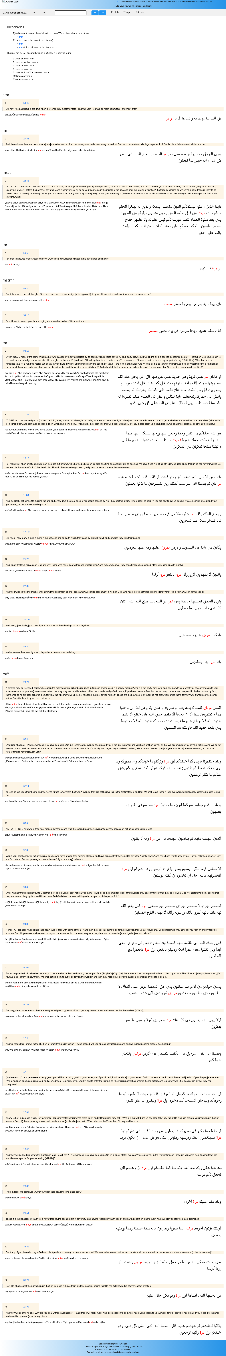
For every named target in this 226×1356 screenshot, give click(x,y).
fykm (38, 761)
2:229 (26, 682)
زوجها (155, 433)
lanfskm (29, 1090)
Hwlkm (16, 982)
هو (218, 433)
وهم (147, 547)
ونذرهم (147, 805)
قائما (151, 477)
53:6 (25, 253)
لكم (168, 219)
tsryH (41, 704)
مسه (181, 483)
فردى (197, 761)
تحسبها (196, 154)
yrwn (13, 1016)
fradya (22, 757)
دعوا (145, 440)
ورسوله (179, 912)
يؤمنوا (173, 805)
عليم (209, 232)
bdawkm (73, 865)
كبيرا (210, 1060)
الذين (209, 206)
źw (6, 264)
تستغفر (191, 905)
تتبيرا (129, 1100)
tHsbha (19, 150)
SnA (51, 150)
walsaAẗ (28, 114)
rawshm (99, 1127)
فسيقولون (171, 1131)
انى (141, 376)
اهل (161, 986)
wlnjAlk (34, 380)
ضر (187, 483)
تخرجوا (131, 942)
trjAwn (103, 1322)
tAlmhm (84, 982)
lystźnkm (33, 202)
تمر (170, 154)
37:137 (26, 619)
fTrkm (68, 1127)
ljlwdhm (17, 1322)
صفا (191, 1167)
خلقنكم (181, 761)
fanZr (78, 376)
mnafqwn (37, 982)
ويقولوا (186, 303)
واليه (194, 1332)
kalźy (11, 373)
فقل (145, 942)
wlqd (7, 757)
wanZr (14, 380)
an (15, 383)
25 (6, 1038)
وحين (162, 213)
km (20, 376)
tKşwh (8, 868)
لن (139, 942)
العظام (144, 396)
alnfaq (74, 982)
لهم (206, 905)
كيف (135, 396)
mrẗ (5, 244)
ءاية (205, 303)
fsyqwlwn (41, 1127)
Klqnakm (36, 757)
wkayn (8, 543)
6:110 (26, 786)
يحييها (210, 1295)
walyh (96, 1322)
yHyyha (11, 1291)
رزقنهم (120, 1228)
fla (58, 707)
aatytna (35, 433)
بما (190, 160)
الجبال (207, 154)
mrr (21, 36)
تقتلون (211, 868)
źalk (73, 902)
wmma (72, 1224)
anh (76, 150)
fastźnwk (39, 939)
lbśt (24, 376)
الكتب (174, 1053)
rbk (21, 1164)
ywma (37, 376)
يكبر (200, 1131)
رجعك (210, 942)
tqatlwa (81, 939)
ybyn (59, 209)
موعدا (201, 1174)
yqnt (12, 1258)
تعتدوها (126, 721)
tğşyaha (73, 429)
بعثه (169, 383)
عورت (176, 219)
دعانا (185, 477)
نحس (162, 330)
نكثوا (195, 868)
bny (21, 1049)
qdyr (35, 383)
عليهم (138, 219)
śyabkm (33, 206)
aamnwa (23, 202)
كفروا (196, 912)
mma (79, 704)
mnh (57, 510)
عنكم (216, 774)
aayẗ (17, 300)
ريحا (192, 330)
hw (6, 429)
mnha (43, 429)
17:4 (25, 1038)
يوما (126, 383)
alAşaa (69, 206)
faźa (52, 1090)
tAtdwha (9, 711)
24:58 (26, 180)
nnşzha (75, 380)
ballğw (45, 570)
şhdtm (27, 1322)
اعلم (172, 403)
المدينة (152, 986)
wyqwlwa (34, 300)
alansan (19, 473)
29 (6, 1186)
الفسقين (140, 912)
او (219, 376)
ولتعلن (126, 1053)
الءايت (127, 226)
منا (120, 514)
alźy (60, 150)
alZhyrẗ (45, 206)
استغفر (215, 905)
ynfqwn (89, 1224)
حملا (194, 440)
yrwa (12, 300)
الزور (191, 574)
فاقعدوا (137, 949)
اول (172, 761)
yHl (59, 704)
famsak (22, 704)
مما (218, 714)
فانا (218, 520)
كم (156, 383)
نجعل (216, 1174)
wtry (7, 150)
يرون (211, 1020)
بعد (211, 219)
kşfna (70, 473)
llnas (45, 380)
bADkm (36, 209)
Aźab (40, 986)
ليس (161, 219)
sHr (41, 300)
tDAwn (25, 206)
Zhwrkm (80, 757)
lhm (13, 902)
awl (43, 757)
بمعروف (184, 707)
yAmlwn (44, 476)
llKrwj (47, 939)
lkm (86, 206)
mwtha (83, 373)
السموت (187, 547)
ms (13, 473)
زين (165, 483)
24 (6, 1004)
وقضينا (216, 1053)
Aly (69, 982)
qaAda (47, 473)
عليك (202, 1201)
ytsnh (8, 380)
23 (6, 967)
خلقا (213, 1131)
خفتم (137, 714)
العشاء (194, 219)
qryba (44, 1130)
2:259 (26, 351)
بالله (188, 912)
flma (99, 380)
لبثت (149, 383)
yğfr (60, 902)
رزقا (218, 1268)
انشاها (192, 1295)
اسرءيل (191, 1053)
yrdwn (29, 986)
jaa (56, 1090)
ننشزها (126, 396)
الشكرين (179, 446)
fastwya (16, 264)
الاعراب (190, 986)
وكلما (197, 514)
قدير (132, 403)
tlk (88, 707)
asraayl (27, 1049)
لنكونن (196, 446)
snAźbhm (10, 986)
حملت (204, 440)
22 (6, 924)
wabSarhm (24, 801)
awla (7, 1016)
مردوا (142, 986)
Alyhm (106, 206)
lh (108, 380)
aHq (104, 865)
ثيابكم (142, 213)
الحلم (123, 206)
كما (194, 520)
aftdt (81, 707)
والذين (145, 206)
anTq (63, 1322)
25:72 (26, 559)
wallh (81, 209)
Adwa (93, 939)
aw (6, 373)
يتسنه (126, 389)
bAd (57, 206)
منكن (200, 1262)
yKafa (108, 704)
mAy (65, 939)
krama (58, 570)
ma (31, 476)
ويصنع (216, 514)
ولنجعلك (188, 396)
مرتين (157, 1020)
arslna (12, 327)
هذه (126, 376)
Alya (43, 209)
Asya (29, 1130)
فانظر (168, 389)
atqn (65, 150)
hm (45, 711)
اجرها (147, 1262)
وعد (142, 1094)
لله (193, 1262)
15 (6, 646)
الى (160, 389)
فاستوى (205, 268)
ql (59, 1127)
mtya (17, 1130)
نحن (206, 993)
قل (145, 1131)
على (175, 226)
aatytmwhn (88, 704)
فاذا (155, 1094)
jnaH (7, 209)
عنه (127, 477)
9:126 (26, 1004)
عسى (144, 1137)
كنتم (204, 774)
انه (204, 160)
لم (138, 206)
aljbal (13, 150)
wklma (20, 510)
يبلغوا (131, 206)
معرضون (130, 547)
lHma (94, 380)
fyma (76, 707)
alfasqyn (22, 905)
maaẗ (101, 373)
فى (175, 330)
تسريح (168, 707)
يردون (158, 993)
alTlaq (8, 704)
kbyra (76, 1049)
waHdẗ (31, 429)
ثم (175, 383)
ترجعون (185, 1332)
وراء (134, 761)
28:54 (26, 1213)
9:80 (25, 887)
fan (28, 707)
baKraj (52, 865)
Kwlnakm (65, 757)
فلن (137, 905)
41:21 (26, 1307)
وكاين (216, 547)
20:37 (26, 1186)
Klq (47, 1291)
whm (57, 543)
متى (162, 1137)
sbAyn (48, 902)
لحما (206, 403)
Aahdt (14, 834)
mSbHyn (31, 631)
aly (57, 380)
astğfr (8, 902)
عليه (185, 514)
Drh (79, 473)
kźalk (54, 209)
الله (138, 154)
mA (34, 942)
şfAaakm (10, 761)
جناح (129, 219)
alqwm (14, 905)
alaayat (74, 209)
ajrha (54, 1258)
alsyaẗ (65, 1224)
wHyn (18, 206)
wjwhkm (81, 1090)
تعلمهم (215, 993)
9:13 (25, 850)
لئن (124, 440)
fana (81, 510)
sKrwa (51, 510)
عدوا (188, 949)
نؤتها (155, 1262)
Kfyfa (92, 429)
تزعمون (195, 774)
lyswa (74, 1090)
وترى (217, 154)
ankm (99, 939)
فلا (203, 721)
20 (6, 850)
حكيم (201, 232)
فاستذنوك (168, 942)
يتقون (135, 838)
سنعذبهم (184, 993)
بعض (166, 226)
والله (217, 232)
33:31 (26, 1246)
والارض (175, 547)
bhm (19, 658)
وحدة (180, 433)
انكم (180, 949)
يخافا (179, 714)
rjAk (11, 939)
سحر (176, 303)
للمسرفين (154, 483)
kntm (82, 761)
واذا (218, 477)
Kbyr (81, 150)
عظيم (132, 993)
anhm (32, 761)
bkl (43, 1291)
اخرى (188, 1201)
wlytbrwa (24, 1093)
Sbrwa (40, 1224)
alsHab (45, 150)
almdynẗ (55, 982)
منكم (217, 213)
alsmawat (28, 543)
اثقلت (154, 440)
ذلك (212, 912)
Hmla (86, 429)
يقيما (166, 714)
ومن (217, 219)
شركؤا (152, 768)
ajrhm (22, 1224)
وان (218, 303)
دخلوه (173, 1100)
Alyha (52, 543)
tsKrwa (70, 510)
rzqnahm (81, 1224)
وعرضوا (215, 1167)
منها (163, 433)
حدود (158, 714)
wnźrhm (63, 801)
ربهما (131, 440)
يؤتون (207, 1228)
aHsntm (12, 1090)
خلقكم (203, 433)
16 (6, 682)
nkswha (87, 380)
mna (76, 510)
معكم (209, 768)
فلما (198, 403)
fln (57, 902)
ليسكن (145, 433)
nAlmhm (97, 982)
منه (148, 514)
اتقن (123, 154)
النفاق (125, 986)
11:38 (26, 495)
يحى (134, 376)
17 (6, 739)
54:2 (25, 288)
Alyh (30, 510)
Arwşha (48, 373)
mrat (6, 172)
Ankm (72, 761)
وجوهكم (215, 1100)
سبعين (152, 905)
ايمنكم (156, 206)
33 (6, 1307)
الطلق (216, 707)
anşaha (24, 1291)
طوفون (205, 226)
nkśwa (26, 865)
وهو (172, 1295)
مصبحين (184, 635)
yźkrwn (79, 1016)
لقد (145, 768)
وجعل (171, 433)
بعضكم (184, 226)
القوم (150, 912)
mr (40, 597)
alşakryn (61, 433)
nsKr (86, 510)
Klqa (11, 1127)
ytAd (21, 711)
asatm (42, 1090)
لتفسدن (162, 1053)
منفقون (178, 986)
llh (23, 1258)
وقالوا (217, 1325)
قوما (203, 868)
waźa (8, 473)
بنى (201, 1053)
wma (87, 757)
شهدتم (190, 1325)
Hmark (26, 380)
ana (7, 327)
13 (6, 586)
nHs (45, 327)
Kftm (33, 707)
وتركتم (158, 761)
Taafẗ (24, 939)
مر (164, 601)
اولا (218, 1020)
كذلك (158, 226)
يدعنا (201, 483)
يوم (170, 330)
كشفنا (135, 477)
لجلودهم (206, 1325)
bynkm (60, 761)
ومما (128, 1228)
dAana (31, 473)
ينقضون (183, 838)
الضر (193, 477)
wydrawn (49, 1224)
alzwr (26, 570)
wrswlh (99, 902)
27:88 (26, 138)
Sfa (25, 1164)
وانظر (216, 396)
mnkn (18, 1258)
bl (6, 114)
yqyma (12, 707)
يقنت (209, 1262)
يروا (212, 303)
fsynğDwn (85, 1127)
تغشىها (215, 440)
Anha (63, 543)
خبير (197, 160)
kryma (85, 1258)
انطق (141, 1325)
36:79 (26, 1280)
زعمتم (177, 768)
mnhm (20, 834)
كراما (155, 574)
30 (6, 1213)
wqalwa (9, 1322)
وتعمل (173, 1262)
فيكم (161, 768)
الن (122, 1167)
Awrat (81, 206)
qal (54, 373)
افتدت (168, 721)
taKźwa (72, 704)
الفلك (206, 514)
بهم (205, 661)
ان (166, 403)
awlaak (9, 1224)
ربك (198, 1167)
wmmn (8, 982)
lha (75, 1258)
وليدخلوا (202, 1100)
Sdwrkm (31, 1127)
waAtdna (68, 1258)
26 (6, 1071)
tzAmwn (89, 761)
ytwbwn (63, 1016)
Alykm (95, 206)
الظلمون (170, 727)
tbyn (104, 380)
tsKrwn (105, 510)
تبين (190, 403)
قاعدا (163, 477)
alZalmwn (52, 711)
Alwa (70, 1049)
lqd (50, 761)
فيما (177, 721)
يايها (217, 206)
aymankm (54, 202)
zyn (18, 476)
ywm (40, 327)
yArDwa (24, 300)
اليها (135, 433)
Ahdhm (41, 834)
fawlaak (39, 711)
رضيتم (171, 949)
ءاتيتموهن (207, 714)
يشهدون (201, 574)
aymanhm (35, 865)
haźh (68, 373)
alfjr (13, 206)
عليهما (186, 721)
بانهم (204, 912)
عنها (140, 547)
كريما (211, 1268)
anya (58, 373)
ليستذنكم (188, 206)
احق (194, 875)
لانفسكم (186, 1094)
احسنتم (210, 1094)
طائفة (187, 942)
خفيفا (185, 440)
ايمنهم (186, 868)
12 (6, 559)
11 (6, 532)
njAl (78, 1164)
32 (6, 1280)
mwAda (88, 1164)
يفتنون (195, 1020)
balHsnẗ (58, 1224)
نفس (188, 433)
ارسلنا (211, 330)
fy (36, 327)
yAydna (54, 1127)
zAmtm (25, 761)
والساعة (186, 118)
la (14, 570)
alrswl (59, 865)
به (169, 440)
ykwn (38, 1130)
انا (219, 330)
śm (7, 376)
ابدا (218, 949)
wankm (9, 631)
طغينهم (131, 805)
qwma (19, 865)
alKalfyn (40, 942)
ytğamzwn (27, 658)
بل (218, 118)
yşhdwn (19, 570)
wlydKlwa (91, 1090)
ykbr (21, 1127)
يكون (130, 1137)
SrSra (31, 327)
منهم (197, 838)
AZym (46, 986)
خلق (157, 1295)
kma (99, 510)
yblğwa (74, 202)
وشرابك (140, 389)
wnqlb (8, 801)
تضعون (152, 213)
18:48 (26, 1149)
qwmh (44, 510)
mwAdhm (19, 114)
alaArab (28, 982)
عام (180, 383)
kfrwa (86, 902)
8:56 (25, 823)
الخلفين (215, 956)
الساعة (210, 118)
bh (101, 429)
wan (7, 300)
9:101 (26, 967)
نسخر (210, 520)
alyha (61, 429)
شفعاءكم (198, 768)
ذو (219, 268)
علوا (217, 1060)
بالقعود (161, 949)
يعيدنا (153, 1131)
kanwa (36, 476)
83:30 (26, 646)
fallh (99, 865)
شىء (211, 160)
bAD (48, 209)
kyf (69, 380)
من (194, 213)
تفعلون (183, 160)
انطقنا (164, 1325)
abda (70, 939)
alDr (25, 473)
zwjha (49, 429)
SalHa (42, 433)
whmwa (45, 865)
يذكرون (216, 1026)
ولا (145, 219)
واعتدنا (127, 1262)
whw (39, 1291)
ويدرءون (162, 1228)
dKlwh (8, 1093)
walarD (37, 543)
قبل (187, 213)
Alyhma (69, 707)
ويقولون (172, 1137)
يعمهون (215, 811)
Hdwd (19, 707)
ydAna (96, 473)
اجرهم (198, 1228)
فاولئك (186, 727)
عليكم (152, 219)
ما (145, 483)
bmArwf (30, 704)
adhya (36, 114)
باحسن (157, 707)
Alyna (34, 1322)
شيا (196, 714)
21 (6, 887)
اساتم (169, 1094)
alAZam (63, 380)
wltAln (64, 1049)
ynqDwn (32, 834)
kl (69, 150)
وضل (121, 768)
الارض (146, 1053)
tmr (36, 150)
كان (213, 483)
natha (49, 1258)
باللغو (169, 574)
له (185, 403)
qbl (106, 202)
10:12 (26, 458)
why (32, 150)
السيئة (137, 1228)
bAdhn (13, 209)
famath (91, 373)
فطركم (130, 1131)
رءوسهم (184, 1137)
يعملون (130, 483)
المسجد (190, 1100)
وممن (216, 986)
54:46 (26, 103)
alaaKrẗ (67, 1090)
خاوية (175, 376)
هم (178, 727)
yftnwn (25, 1016)
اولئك (216, 1228)
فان (144, 714)
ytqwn (64, 834)
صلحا (206, 446)
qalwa (40, 1322)
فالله (202, 875)
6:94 (25, 739)
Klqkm (16, 429)
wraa (73, 757)
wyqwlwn (10, 1130)
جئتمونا (208, 761)
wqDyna (9, 1049)
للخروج (155, 942)
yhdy (7, 905)
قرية (191, 376)
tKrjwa (58, 939)
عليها (155, 547)
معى (121, 942)
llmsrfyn (24, 476)
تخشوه (181, 875)
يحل (144, 707)
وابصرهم (194, 805)
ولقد (217, 761)
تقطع (138, 768)
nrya (92, 757)
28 (6, 1149)
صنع (144, 154)
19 (6, 823)
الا (190, 714)
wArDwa (9, 1164)
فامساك (196, 707)
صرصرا (183, 330)
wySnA (9, 510)
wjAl (37, 429)
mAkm (98, 757)
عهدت (206, 838)
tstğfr (24, 902)
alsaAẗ (10, 114)
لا (209, 574)
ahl (49, 982)
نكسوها (215, 403)
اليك (194, 1137)
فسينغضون (206, 1137)
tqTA (54, 761)
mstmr (8, 280)
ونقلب (215, 805)
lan (29, 433)
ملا (178, 514)
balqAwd (9, 942)
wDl (66, 761)
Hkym (93, 209)
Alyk (18, 1197)
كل (218, 160)
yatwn (16, 1224)
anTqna (48, 1322)
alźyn (16, 202)
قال (147, 376)
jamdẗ (26, 150)
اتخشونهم (213, 875)
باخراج (167, 868)
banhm (79, 902)
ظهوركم (125, 761)
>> (103, 13)
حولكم (207, 986)
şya (72, 150)
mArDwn (70, 543)
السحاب (155, 154)
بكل (165, 1295)
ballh (92, 902)
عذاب (142, 993)
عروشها (157, 376)
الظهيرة (125, 213)
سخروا (156, 514)
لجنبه (176, 477)
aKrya (28, 1197)
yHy (63, 373)
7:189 (26, 414)
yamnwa (43, 801)
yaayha (9, 202)
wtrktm (52, 757)
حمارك (201, 396)
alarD (51, 1049)
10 (6, 495)
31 (6, 1246)
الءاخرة (132, 1094)
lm (68, 202)
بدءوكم (138, 868)
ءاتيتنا (216, 446)
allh (56, 150)
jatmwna (14, 757)
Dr (105, 473)
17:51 (26, 1112)
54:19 (26, 315)
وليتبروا (150, 1100)
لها (119, 1262)
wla (101, 206)
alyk (92, 1127)
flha (48, 1090)
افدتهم (205, 805)
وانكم (216, 635)
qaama (58, 473)
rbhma (24, 433)
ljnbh (37, 473)
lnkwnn (50, 433)
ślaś (94, 202)
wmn (52, 206)
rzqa (79, 1258)
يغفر (130, 905)
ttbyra (41, 1093)
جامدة (185, 154)
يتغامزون (195, 661)
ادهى (175, 118)
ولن (211, 949)
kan (87, 473)
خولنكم (143, 761)
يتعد (210, 727)
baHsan (48, 704)
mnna (13, 1197)
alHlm (81, 202)
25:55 (117, 1)
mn (103, 202)
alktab (36, 1049)
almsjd (100, 1090)
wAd (60, 1090)
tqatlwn (12, 865)
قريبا (122, 1137)
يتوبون (139, 1020)
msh (7, 476)
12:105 (26, 532)
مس (211, 477)
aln (74, 1164)
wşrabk (98, 376)
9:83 (25, 924)
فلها (161, 1094)
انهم (168, 768)
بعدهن (215, 226)
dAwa (13, 433)
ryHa (25, 327)
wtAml (35, 1258)
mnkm (88, 202)
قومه (165, 514)
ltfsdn (43, 1049)
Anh (75, 473)
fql (51, 939)
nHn (90, 982)
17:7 (25, 1071)
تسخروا (128, 514)
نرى (217, 768)
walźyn (63, 202)
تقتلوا (204, 949)
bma (86, 150)
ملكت (166, 206)
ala (100, 704)
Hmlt (80, 429)
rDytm (106, 939)
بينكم (129, 768)
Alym (87, 209)
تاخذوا (124, 707)
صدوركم (184, 1131)
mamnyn (25, 868)
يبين (150, 226)
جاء (149, 1094)
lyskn (55, 429)
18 (6, 786)
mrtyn (50, 1016)
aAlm (11, 383)
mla (35, 510)
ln (54, 939)
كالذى (212, 376)
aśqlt (7, 433)
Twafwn (21, 209)
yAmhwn (84, 801)
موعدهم (198, 118)
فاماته (202, 383)
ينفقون (216, 1235)
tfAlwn (92, 150)
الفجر (171, 213)
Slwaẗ (8, 206)
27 (6, 1112)
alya (83, 376)
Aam (106, 373)
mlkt (46, 202)
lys (90, 206)
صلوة (180, 213)
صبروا (173, 1228)
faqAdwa (27, 942)
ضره (121, 477)
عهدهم (171, 838)
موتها (211, 383)
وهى (176, 154)
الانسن (202, 477)
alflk (15, 510)
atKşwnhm (91, 865)
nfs (26, 429)
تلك (155, 721)
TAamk (90, 376)
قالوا (172, 1325)
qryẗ (25, 373)
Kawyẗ (35, 373)
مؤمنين (158, 875)
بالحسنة (149, 1228)
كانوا (139, 483)
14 (6, 619)
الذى (131, 154)
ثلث (209, 213)
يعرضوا (196, 303)
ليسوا (122, 1094)
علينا (180, 1325)
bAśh (12, 376)
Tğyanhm (75, 801)
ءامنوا (200, 206)
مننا (210, 1201)
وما (117, 761)
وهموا (176, 868)
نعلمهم (196, 993)
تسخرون (185, 520)
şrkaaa (44, 761)
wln (75, 939)
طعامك (151, 389)
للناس (170, 396)
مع (130, 949)
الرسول (156, 868)
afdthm (15, 801)
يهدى (158, 912)
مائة (187, 383)
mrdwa (63, 982)
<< (95, 13)
